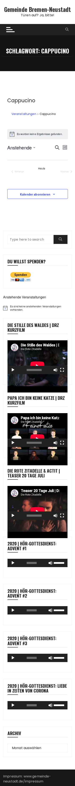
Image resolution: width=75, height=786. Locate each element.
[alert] (37, 308)
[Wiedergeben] (13, 370)
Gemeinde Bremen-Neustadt (37, 9)
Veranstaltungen (23, 114)
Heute (41, 168)
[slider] (59, 562)
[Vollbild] (62, 370)
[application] (38, 357)
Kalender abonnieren (35, 194)
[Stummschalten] (55, 370)
